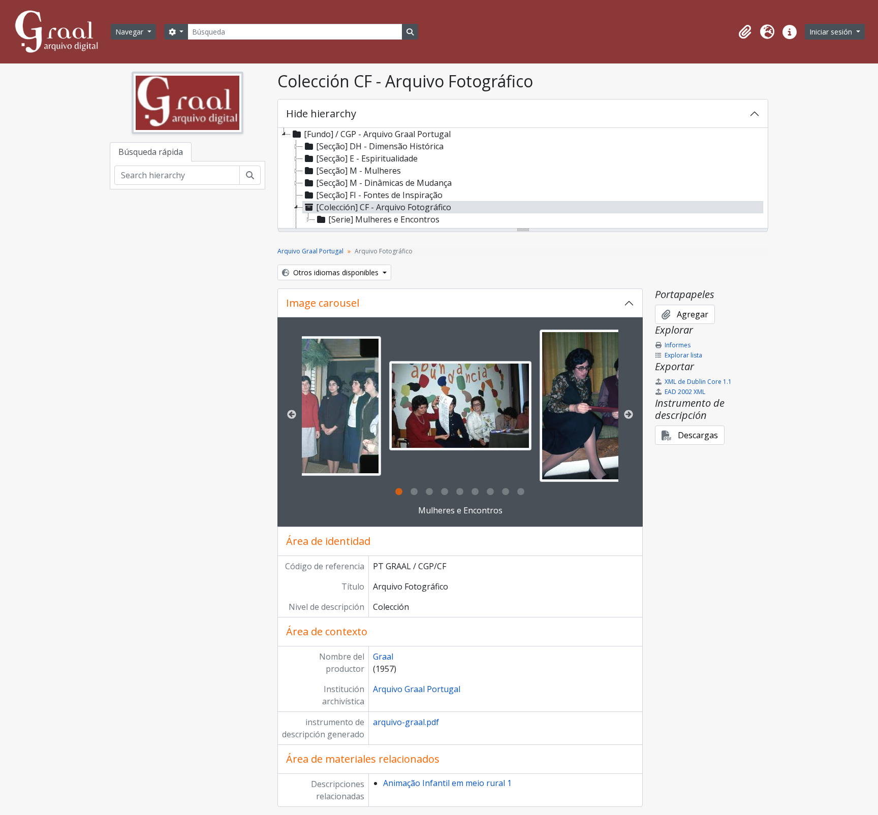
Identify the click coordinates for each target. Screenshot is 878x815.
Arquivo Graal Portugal (310, 251)
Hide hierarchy (321, 113)
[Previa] (292, 415)
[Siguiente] (628, 415)
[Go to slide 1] (399, 492)
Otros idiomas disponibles (336, 272)
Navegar (130, 32)
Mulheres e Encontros (460, 510)
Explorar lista (683, 355)
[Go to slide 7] (490, 492)
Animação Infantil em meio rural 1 (447, 783)
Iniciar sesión (831, 32)
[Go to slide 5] (460, 492)
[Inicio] (61, 31)
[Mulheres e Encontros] (310, 406)
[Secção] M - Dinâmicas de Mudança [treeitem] (384, 182)
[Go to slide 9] (521, 492)
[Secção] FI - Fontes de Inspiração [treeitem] (379, 195)
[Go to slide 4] (445, 492)
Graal (383, 656)
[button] (745, 32)
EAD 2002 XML (685, 391)
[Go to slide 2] (414, 492)
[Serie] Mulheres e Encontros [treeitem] (384, 219)
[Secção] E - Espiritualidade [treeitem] (367, 158)
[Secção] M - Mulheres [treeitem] (358, 170)
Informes (678, 345)
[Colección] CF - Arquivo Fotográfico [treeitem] (383, 207)
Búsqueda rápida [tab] (150, 151)
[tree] (523, 179)
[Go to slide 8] (505, 492)
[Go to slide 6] (475, 492)
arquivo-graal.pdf (406, 722)
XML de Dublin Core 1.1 (698, 381)
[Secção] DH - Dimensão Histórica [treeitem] (380, 146)
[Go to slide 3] (429, 492)
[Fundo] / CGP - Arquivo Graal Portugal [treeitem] (377, 134)
